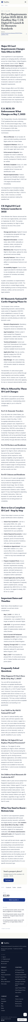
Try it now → (8, 880)
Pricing (2, 977)
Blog (2, 1006)
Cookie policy (18, 1006)
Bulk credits (4, 979)
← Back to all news (5, 928)
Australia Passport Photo (21, 977)
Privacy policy (18, 1001)
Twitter (14, 887)
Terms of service (19, 999)
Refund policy (18, 1003)
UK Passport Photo (19, 972)
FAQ (2, 1003)
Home (2, 5)
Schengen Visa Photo (20, 981)
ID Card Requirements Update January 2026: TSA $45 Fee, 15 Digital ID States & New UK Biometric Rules (13, 915)
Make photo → (22, 1019)
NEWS (2, 11)
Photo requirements (5, 974)
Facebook (8, 887)
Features (3, 972)
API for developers (5, 981)
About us (3, 999)
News (6, 5)
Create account (6, 959)
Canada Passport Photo (20, 974)
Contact (3, 1010)
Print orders (4, 983)
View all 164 (18, 992)
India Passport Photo (20, 979)
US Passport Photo (19, 970)
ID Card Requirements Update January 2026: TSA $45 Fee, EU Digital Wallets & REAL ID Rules (13, 921)
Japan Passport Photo (20, 987)
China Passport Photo (20, 990)
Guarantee (3, 1001)
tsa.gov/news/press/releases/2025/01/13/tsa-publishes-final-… (11, 34)
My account (4, 963)
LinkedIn (19, 887)
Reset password (5, 961)
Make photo (4, 970)
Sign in (4, 957)
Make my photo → (14, 900)
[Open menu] (25, 2)
